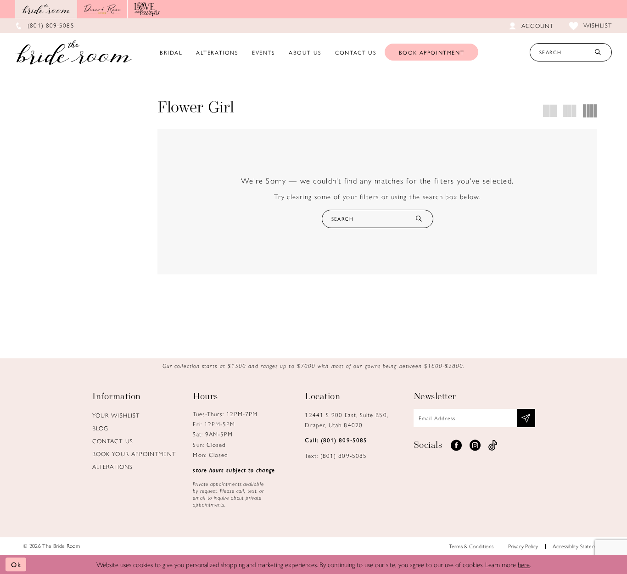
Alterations (112, 466)
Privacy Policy (523, 546)
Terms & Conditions (471, 546)
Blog (100, 428)
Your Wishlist (116, 415)
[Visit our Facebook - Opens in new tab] (456, 445)
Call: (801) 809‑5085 (336, 439)
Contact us (112, 440)
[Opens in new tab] (102, 9)
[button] (550, 111)
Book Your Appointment (134, 453)
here (524, 564)
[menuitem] (171, 52)
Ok (16, 564)
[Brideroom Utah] (73, 52)
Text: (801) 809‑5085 (336, 455)
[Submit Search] (597, 52)
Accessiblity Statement (578, 546)
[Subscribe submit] (526, 418)
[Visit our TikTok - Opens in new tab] (493, 445)
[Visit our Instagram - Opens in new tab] (475, 445)
